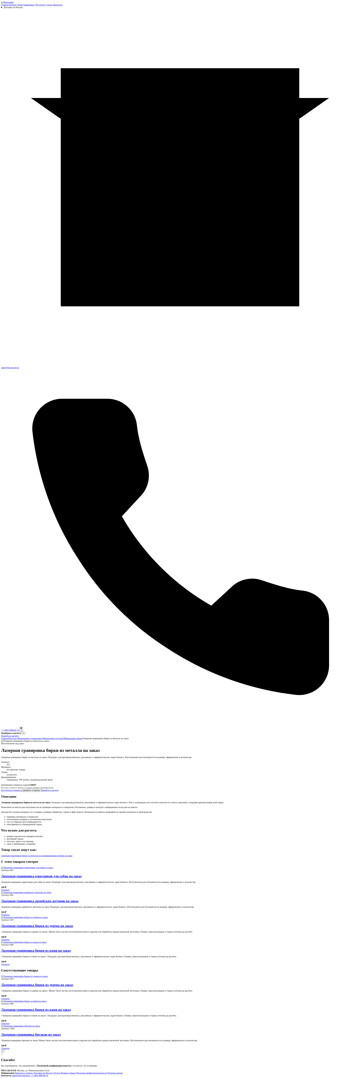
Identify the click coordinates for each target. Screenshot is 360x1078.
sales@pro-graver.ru (21, 1075)
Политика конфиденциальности (91, 1073)
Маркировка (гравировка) (30, 738)
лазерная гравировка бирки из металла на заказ (23, 855)
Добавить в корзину (31, 790)
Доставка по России (13, 7)
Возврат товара (68, 1073)
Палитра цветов (115, 1073)
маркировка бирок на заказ (59, 855)
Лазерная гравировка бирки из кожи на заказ (36, 950)
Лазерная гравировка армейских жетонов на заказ (39, 901)
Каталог (13, 5)
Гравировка (28, 5)
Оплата (56, 1073)
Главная (5, 5)
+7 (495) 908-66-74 (39, 1075)
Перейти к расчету (10, 736)
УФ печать (40, 5)
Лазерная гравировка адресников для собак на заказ (41, 876)
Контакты (57, 5)
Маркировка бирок (73, 738)
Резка (20, 5)
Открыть (5, 890)
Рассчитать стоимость (11, 790)
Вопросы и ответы (24, 1073)
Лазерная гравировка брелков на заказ (31, 1034)
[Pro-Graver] (7, 2)
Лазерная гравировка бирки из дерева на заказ (37, 926)
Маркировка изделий (53, 738)
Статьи (49, 5)
